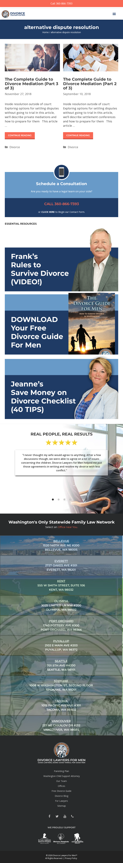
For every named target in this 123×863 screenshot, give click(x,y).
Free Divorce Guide (61, 790)
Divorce (14, 147)
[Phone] (72, 816)
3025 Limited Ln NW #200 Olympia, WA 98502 (61, 605)
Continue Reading (20, 135)
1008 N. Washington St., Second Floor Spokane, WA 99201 (61, 685)
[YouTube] (65, 816)
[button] (114, 13)
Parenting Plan (61, 771)
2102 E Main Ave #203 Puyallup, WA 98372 (61, 645)
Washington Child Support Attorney (61, 776)
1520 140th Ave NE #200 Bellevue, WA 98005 (61, 545)
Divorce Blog (61, 795)
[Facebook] (49, 816)
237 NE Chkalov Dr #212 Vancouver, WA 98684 (61, 725)
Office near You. (68, 527)
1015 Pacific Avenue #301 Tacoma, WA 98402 (61, 705)
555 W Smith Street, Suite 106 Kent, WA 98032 (61, 585)
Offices (61, 785)
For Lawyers (61, 800)
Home (45, 32)
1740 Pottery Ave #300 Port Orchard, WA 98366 (61, 625)
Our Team (61, 781)
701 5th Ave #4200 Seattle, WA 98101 (61, 665)
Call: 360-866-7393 (61, 3)
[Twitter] (57, 816)
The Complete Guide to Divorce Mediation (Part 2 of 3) (90, 83)
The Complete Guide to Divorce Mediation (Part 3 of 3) (31, 83)
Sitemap (61, 805)
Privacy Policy (71, 858)
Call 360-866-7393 (61, 204)
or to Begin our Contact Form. (61, 211)
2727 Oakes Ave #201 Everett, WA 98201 (61, 565)
